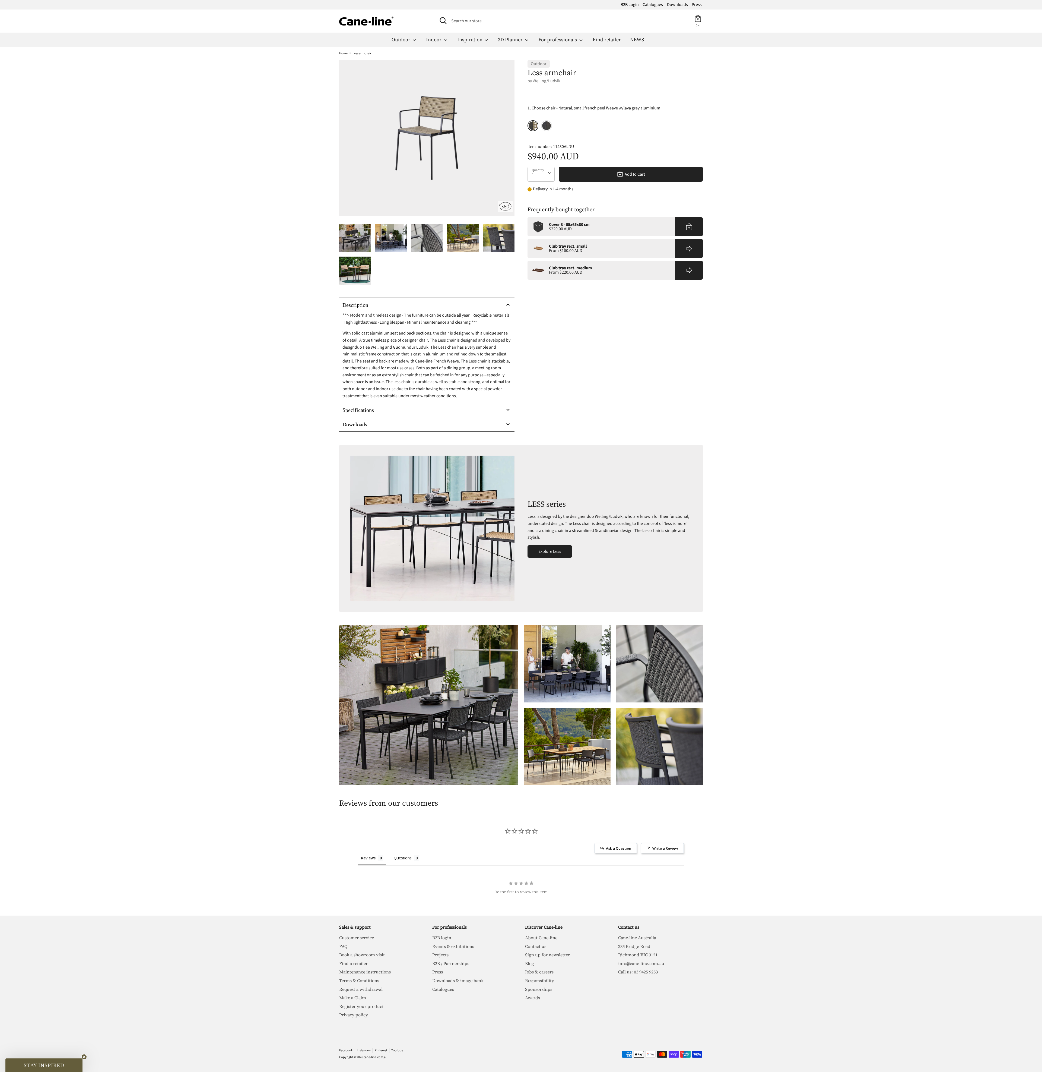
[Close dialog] (610, 448)
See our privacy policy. (569, 619)
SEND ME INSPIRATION (568, 594)
